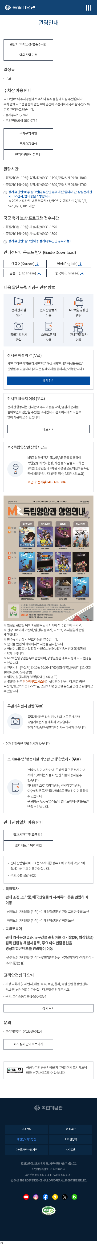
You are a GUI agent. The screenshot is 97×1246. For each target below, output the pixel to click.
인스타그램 (36, 1197)
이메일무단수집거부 (26, 1149)
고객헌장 (26, 1129)
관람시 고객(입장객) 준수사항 (28, 44)
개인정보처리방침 (26, 1139)
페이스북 (45, 1197)
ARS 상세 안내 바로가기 (28, 1044)
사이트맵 (70, 1149)
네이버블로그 (74, 1197)
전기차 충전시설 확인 (28, 155)
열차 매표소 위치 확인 (28, 845)
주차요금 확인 (28, 144)
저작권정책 (71, 1139)
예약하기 (48, 381)
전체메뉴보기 (88, 8)
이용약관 (70, 1129)
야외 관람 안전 (28, 55)
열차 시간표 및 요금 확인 (28, 835)
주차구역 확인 (28, 133)
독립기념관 (20, 7)
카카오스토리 (55, 1197)
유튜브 (26, 1197)
